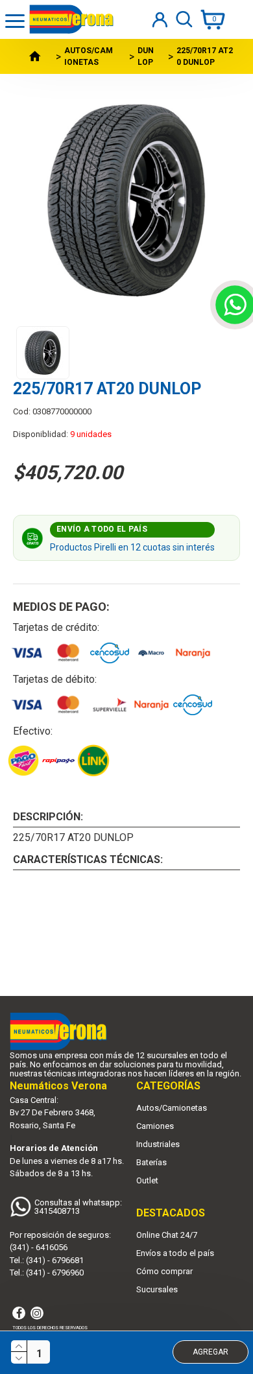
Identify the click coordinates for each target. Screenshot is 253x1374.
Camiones (155, 1126)
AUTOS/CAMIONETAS (88, 56)
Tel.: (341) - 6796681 (47, 1260)
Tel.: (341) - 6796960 (47, 1272)
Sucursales (157, 1289)
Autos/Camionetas (171, 1108)
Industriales (158, 1144)
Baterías (151, 1162)
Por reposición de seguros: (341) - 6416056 (60, 1241)
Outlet (147, 1180)
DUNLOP (146, 56)
